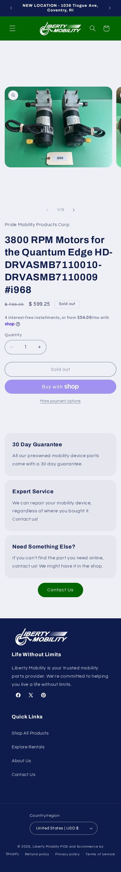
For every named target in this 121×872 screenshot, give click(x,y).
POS (64, 846)
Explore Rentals (28, 747)
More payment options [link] (60, 401)
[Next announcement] (109, 7)
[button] (12, 28)
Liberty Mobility (46, 846)
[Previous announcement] (11, 7)
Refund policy (37, 854)
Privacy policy (67, 854)
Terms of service (100, 854)
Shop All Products (30, 733)
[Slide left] (47, 209)
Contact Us (60, 589)
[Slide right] (73, 209)
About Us (21, 761)
